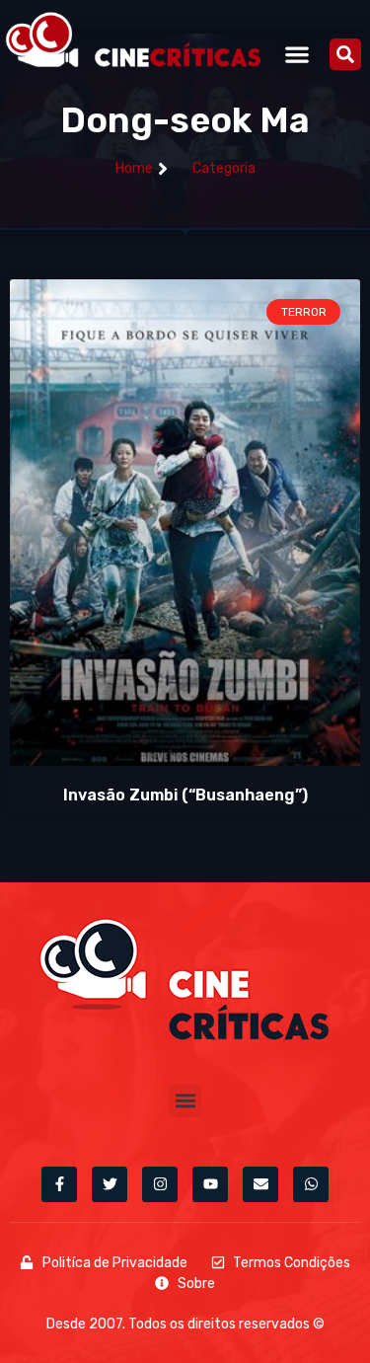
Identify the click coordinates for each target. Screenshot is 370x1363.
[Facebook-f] (59, 1184)
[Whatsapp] (311, 1184)
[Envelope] (260, 1184)
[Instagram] (160, 1184)
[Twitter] (109, 1184)
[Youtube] (210, 1184)
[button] (297, 54)
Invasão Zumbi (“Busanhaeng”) (185, 795)
